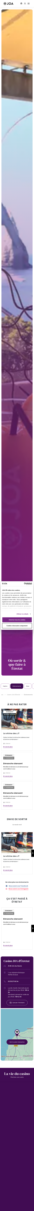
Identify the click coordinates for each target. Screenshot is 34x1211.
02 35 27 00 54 (13, 981)
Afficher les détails (22, 614)
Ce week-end (17, 825)
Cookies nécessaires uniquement (17, 625)
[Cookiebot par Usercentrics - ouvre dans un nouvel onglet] (24, 584)
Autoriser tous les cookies (17, 619)
